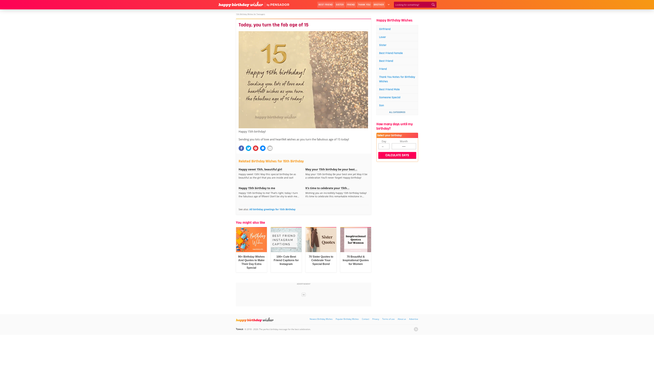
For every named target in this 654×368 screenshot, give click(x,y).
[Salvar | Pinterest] (255, 148)
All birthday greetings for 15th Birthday (272, 209)
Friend (351, 4)
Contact (365, 319)
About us (402, 319)
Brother (379, 4)
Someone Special (389, 97)
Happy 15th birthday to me (257, 188)
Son (381, 105)
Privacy (375, 319)
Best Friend (325, 4)
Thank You (364, 4)
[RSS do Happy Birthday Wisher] (416, 329)
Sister (340, 4)
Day (384, 141)
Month (404, 141)
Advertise (413, 319)
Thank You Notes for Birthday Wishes (397, 79)
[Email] (270, 148)
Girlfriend (385, 29)
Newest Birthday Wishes (321, 319)
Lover (382, 37)
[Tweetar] (248, 148)
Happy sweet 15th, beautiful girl (260, 169)
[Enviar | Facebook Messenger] (263, 148)
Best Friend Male (389, 89)
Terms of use (388, 319)
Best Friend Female (391, 53)
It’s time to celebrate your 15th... (327, 188)
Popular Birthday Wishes (347, 319)
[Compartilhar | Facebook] (241, 148)
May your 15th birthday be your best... (331, 169)
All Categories (397, 112)
